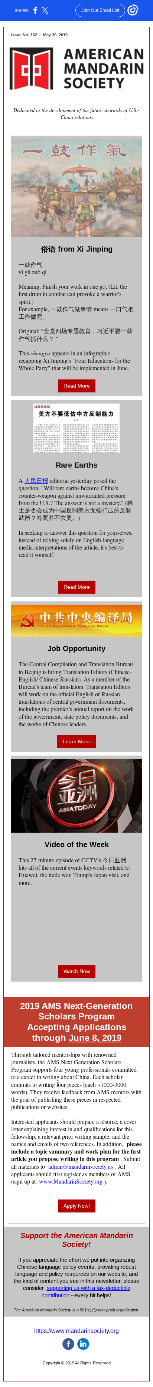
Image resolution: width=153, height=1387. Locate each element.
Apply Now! (77, 1206)
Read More (77, 386)
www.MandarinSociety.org (70, 1181)
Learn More (76, 741)
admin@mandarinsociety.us (80, 1166)
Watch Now (77, 971)
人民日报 (36, 480)
